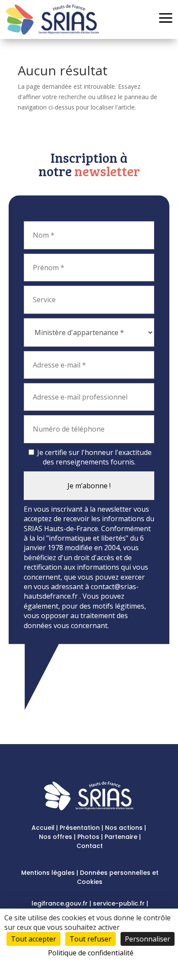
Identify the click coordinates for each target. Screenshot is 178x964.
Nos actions (124, 827)
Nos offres (55, 836)
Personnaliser (147, 939)
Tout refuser (90, 939)
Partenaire (121, 836)
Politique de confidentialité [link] (91, 953)
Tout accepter (33, 939)
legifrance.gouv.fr (60, 903)
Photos (88, 836)
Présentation (80, 827)
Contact (89, 845)
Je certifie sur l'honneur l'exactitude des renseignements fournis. (93, 457)
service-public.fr (119, 903)
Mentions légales (48, 872)
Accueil (43, 827)
